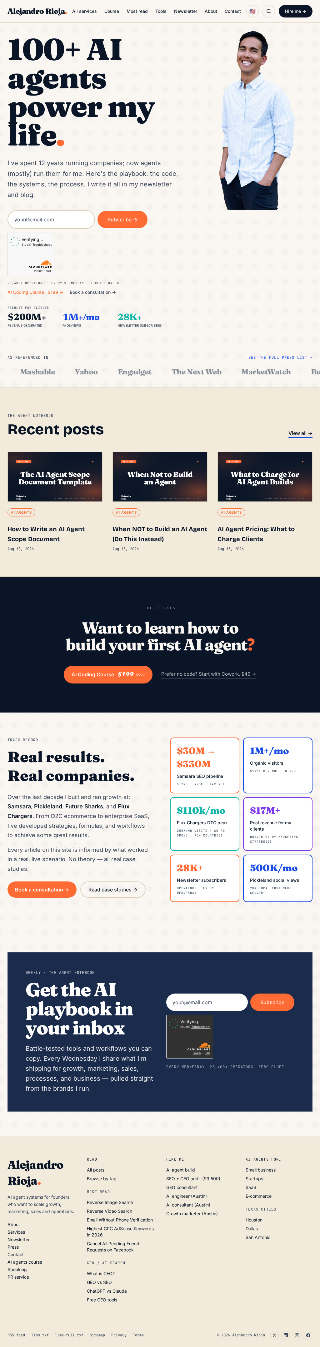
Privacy (119, 1335)
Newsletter (185, 11)
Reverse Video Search (109, 1211)
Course (111, 11)
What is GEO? (101, 1273)
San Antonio (258, 1237)
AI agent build (180, 1169)
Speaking (17, 1269)
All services (84, 11)
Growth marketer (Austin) (192, 1213)
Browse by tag (102, 1178)
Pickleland (48, 806)
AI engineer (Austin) (186, 1196)
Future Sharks (84, 806)
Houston (254, 1219)
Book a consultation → (93, 292)
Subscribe (272, 1002)
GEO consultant (182, 1187)
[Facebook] (308, 1335)
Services (16, 1232)
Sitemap (97, 1335)
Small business (261, 1169)
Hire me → (295, 11)
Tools (161, 11)
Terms (138, 1335)
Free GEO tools (102, 1299)
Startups (254, 1178)
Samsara (19, 806)
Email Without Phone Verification (120, 1219)
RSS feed (16, 1335)
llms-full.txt (69, 1335)
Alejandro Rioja (37, 11)
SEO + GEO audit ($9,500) (193, 1178)
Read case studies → (113, 889)
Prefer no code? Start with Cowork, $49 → (208, 674)
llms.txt (40, 1335)
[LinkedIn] (285, 1335)
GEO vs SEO (99, 1282)
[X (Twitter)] (274, 1335)
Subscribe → (123, 219)
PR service (18, 1277)
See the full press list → (280, 357)
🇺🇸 (252, 11)
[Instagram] (296, 1335)
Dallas (252, 1228)
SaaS (251, 1187)
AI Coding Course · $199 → (35, 292)
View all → (300, 433)
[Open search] (268, 11)
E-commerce (259, 1196)
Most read (137, 11)
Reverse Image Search (110, 1202)
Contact (233, 11)
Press (13, 1247)
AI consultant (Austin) (188, 1204)
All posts (95, 1169)
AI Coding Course (108, 674)
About (211, 11)
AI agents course (25, 1262)
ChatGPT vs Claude (107, 1291)
